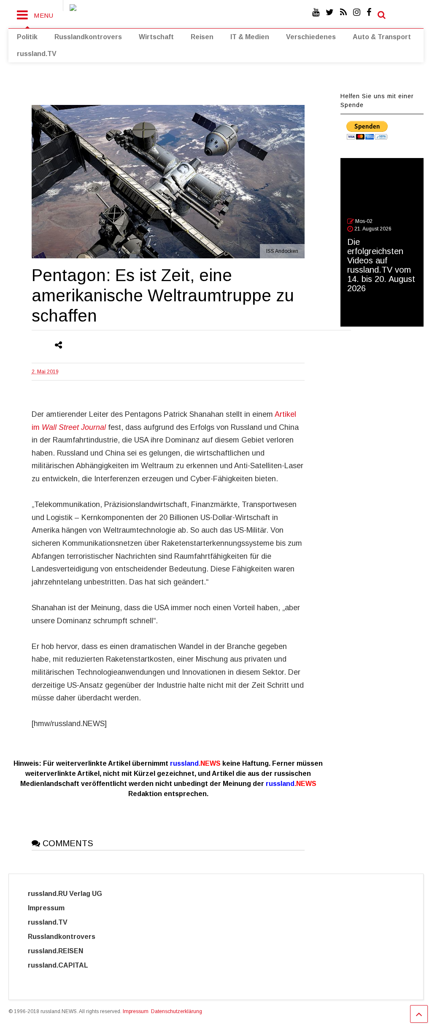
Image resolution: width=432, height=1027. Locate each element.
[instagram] (356, 12)
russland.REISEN (60, 951)
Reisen (202, 36)
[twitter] (330, 12)
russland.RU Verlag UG (65, 893)
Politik (27, 36)
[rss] (343, 12)
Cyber (38, 979)
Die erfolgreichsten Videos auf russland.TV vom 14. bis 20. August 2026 (381, 265)
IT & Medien (249, 36)
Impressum (54, 908)
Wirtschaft (156, 36)
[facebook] (369, 12)
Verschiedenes (311, 36)
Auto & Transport (382, 36)
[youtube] (315, 12)
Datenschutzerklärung (176, 1011)
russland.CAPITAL (63, 965)
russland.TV (37, 53)
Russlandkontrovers (88, 36)
